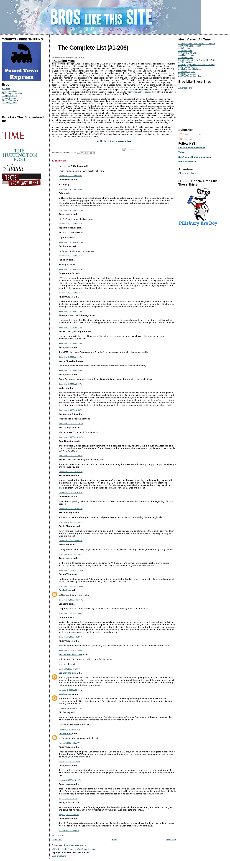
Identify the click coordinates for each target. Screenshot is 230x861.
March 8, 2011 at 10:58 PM (69, 830)
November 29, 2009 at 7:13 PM (70, 708)
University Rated (9, 103)
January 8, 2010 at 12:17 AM (69, 743)
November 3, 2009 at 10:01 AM (70, 690)
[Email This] (81, 152)
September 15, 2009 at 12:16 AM (71, 570)
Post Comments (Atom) (75, 845)
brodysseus (65, 694)
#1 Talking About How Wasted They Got (196, 60)
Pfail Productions (10, 91)
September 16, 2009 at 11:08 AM (71, 600)
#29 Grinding (184, 48)
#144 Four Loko (185, 50)
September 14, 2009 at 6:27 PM (70, 541)
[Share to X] (87, 152)
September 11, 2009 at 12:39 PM (71, 293)
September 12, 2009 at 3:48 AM (70, 410)
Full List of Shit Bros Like (114, 141)
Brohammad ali (67, 673)
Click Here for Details (188, 173)
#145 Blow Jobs (185, 57)
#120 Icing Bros (185, 62)
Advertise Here (185, 88)
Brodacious (65, 590)
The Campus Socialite (12, 93)
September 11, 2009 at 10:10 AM (71, 210)
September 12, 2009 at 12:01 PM (71, 423)
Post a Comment (58, 835)
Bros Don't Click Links (70, 654)
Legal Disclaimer (59, 856)
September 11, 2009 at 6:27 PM (70, 384)
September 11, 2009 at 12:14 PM (71, 269)
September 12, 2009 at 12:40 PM (71, 437)
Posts (185, 134)
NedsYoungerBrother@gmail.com (194, 157)
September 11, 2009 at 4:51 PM (70, 357)
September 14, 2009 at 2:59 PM (70, 522)
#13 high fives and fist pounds (137, 92)
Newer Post (57, 840)
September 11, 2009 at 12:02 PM (71, 256)
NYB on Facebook (187, 162)
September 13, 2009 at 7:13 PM (70, 472)
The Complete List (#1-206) (93, 47)
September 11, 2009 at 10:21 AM (71, 224)
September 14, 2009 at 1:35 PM (70, 509)
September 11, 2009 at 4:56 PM (70, 370)
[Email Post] (78, 152)
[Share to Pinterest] (93, 152)
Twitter (181, 152)
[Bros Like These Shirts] (21, 80)
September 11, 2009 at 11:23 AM (71, 242)
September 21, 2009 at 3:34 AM (70, 613)
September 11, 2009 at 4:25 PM (70, 343)
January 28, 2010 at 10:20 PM (70, 780)
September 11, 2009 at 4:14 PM (70, 327)
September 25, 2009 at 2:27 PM (70, 637)
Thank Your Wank (10, 100)
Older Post (171, 840)
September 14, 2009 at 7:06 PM (70, 554)
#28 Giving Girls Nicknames (191, 46)
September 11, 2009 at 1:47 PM (70, 311)
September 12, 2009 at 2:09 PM (70, 456)
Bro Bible (6, 88)
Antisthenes (65, 733)
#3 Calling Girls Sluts (187, 53)
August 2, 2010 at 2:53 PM (69, 815)
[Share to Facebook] (90, 152)
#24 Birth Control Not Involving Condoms (196, 43)
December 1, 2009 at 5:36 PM (70, 729)
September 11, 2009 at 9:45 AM (70, 189)
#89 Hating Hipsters (187, 55)
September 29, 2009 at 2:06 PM (70, 650)
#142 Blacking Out (186, 71)
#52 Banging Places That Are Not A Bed (196, 64)
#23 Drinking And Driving (189, 69)
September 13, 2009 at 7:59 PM (70, 493)
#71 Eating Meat (63, 60)
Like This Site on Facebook (191, 147)
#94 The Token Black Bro (189, 76)
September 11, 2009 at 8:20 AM (70, 176)
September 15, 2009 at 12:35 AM (71, 586)
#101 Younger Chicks (188, 67)
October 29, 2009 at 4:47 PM (69, 669)
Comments (187, 139)
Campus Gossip (9, 95)
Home (114, 840)
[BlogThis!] (84, 152)
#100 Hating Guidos (187, 74)
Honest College (9, 98)
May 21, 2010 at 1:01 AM (68, 798)
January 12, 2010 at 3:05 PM (69, 761)
